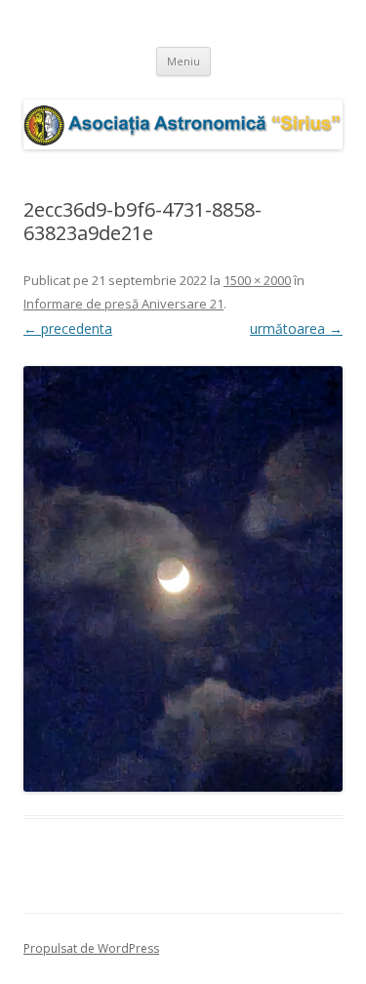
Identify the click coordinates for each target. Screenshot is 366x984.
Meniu (183, 61)
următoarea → (296, 328)
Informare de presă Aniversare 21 (123, 303)
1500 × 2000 (257, 280)
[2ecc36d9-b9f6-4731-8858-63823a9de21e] (183, 579)
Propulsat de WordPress (91, 948)
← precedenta (67, 328)
